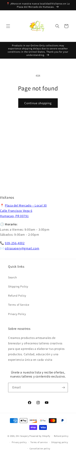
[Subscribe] (63, 387)
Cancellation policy (40, 448)
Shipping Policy (18, 286)
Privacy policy (19, 442)
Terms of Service (18, 304)
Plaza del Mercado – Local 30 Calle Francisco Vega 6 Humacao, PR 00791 (23, 210)
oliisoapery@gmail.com (22, 248)
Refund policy (61, 436)
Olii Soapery (22, 436)
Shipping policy (59, 442)
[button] (8, 26)
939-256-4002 (15, 243)
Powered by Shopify (39, 436)
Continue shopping (38, 103)
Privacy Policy (17, 314)
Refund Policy (17, 295)
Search (12, 277)
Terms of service (38, 442)
